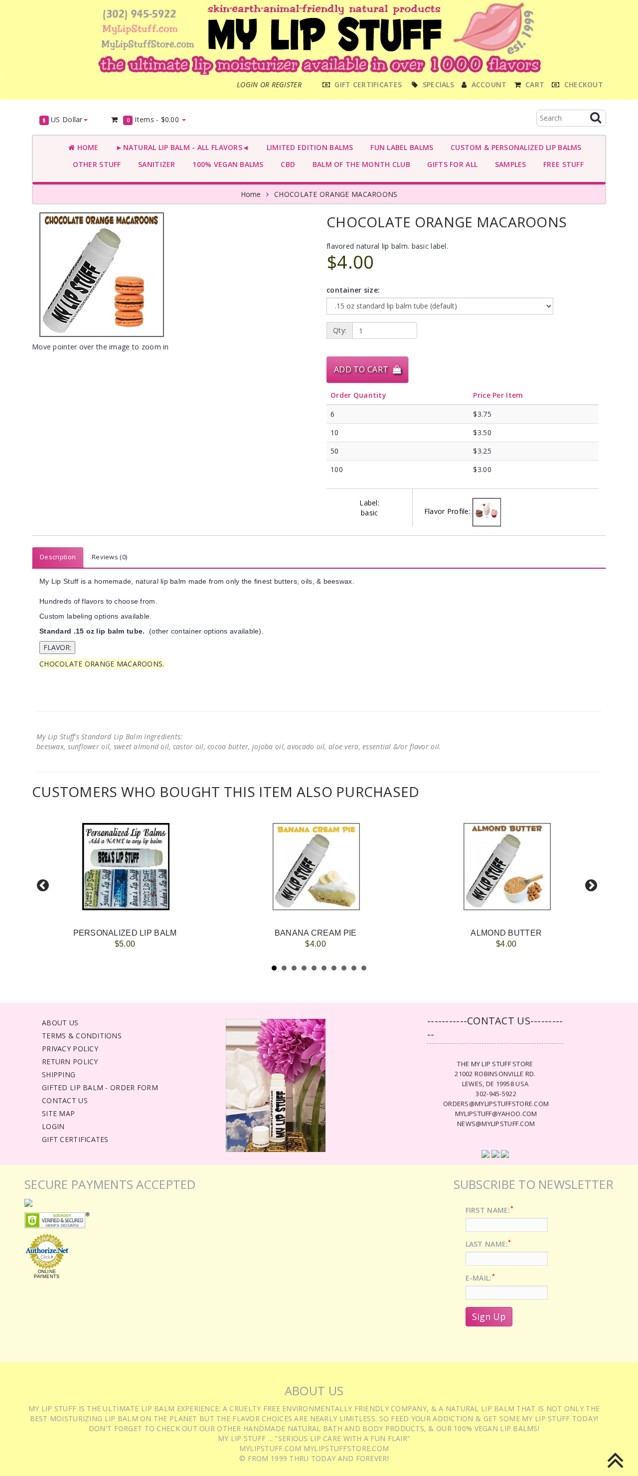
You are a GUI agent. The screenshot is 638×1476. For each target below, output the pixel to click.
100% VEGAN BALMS (226, 164)
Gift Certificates (75, 1139)
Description (58, 556)
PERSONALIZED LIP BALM (125, 933)
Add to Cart (363, 369)
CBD (286, 164)
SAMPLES (508, 164)
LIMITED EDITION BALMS (307, 147)
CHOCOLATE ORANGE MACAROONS (335, 194)
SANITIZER (154, 164)
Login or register (269, 84)
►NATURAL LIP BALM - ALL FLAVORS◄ (181, 147)
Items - (153, 119)
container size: (353, 290)
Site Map (58, 1113)
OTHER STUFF (94, 164)
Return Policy (70, 1061)
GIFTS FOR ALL (450, 164)
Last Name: (488, 1244)
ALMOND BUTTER (506, 933)
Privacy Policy (70, 1048)
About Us (60, 1022)
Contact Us (65, 1100)
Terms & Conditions (82, 1035)
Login (53, 1126)
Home (86, 147)
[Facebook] (485, 1153)
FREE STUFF (561, 164)
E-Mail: (480, 1278)
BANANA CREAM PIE (315, 933)
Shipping (58, 1074)
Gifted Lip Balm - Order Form (100, 1087)
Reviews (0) (109, 556)
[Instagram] (505, 1153)
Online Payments (46, 1274)
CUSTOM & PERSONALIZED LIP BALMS (513, 147)
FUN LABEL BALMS (400, 147)
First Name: (489, 1210)
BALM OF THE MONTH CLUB (359, 164)
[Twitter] (495, 1153)
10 (363, 968)
